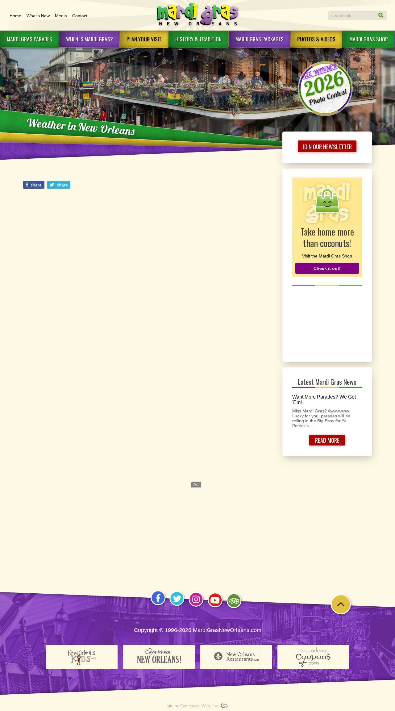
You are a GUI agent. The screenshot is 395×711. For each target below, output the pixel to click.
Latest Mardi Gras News (327, 382)
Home (15, 15)
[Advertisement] (327, 323)
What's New (38, 15)
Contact (79, 15)
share (35, 184)
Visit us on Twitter (177, 605)
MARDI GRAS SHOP (368, 39)
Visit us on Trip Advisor (234, 608)
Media (61, 15)
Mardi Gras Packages (259, 39)
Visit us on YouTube (215, 607)
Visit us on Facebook (158, 604)
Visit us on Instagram (196, 606)
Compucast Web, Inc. (199, 706)
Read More (327, 440)
